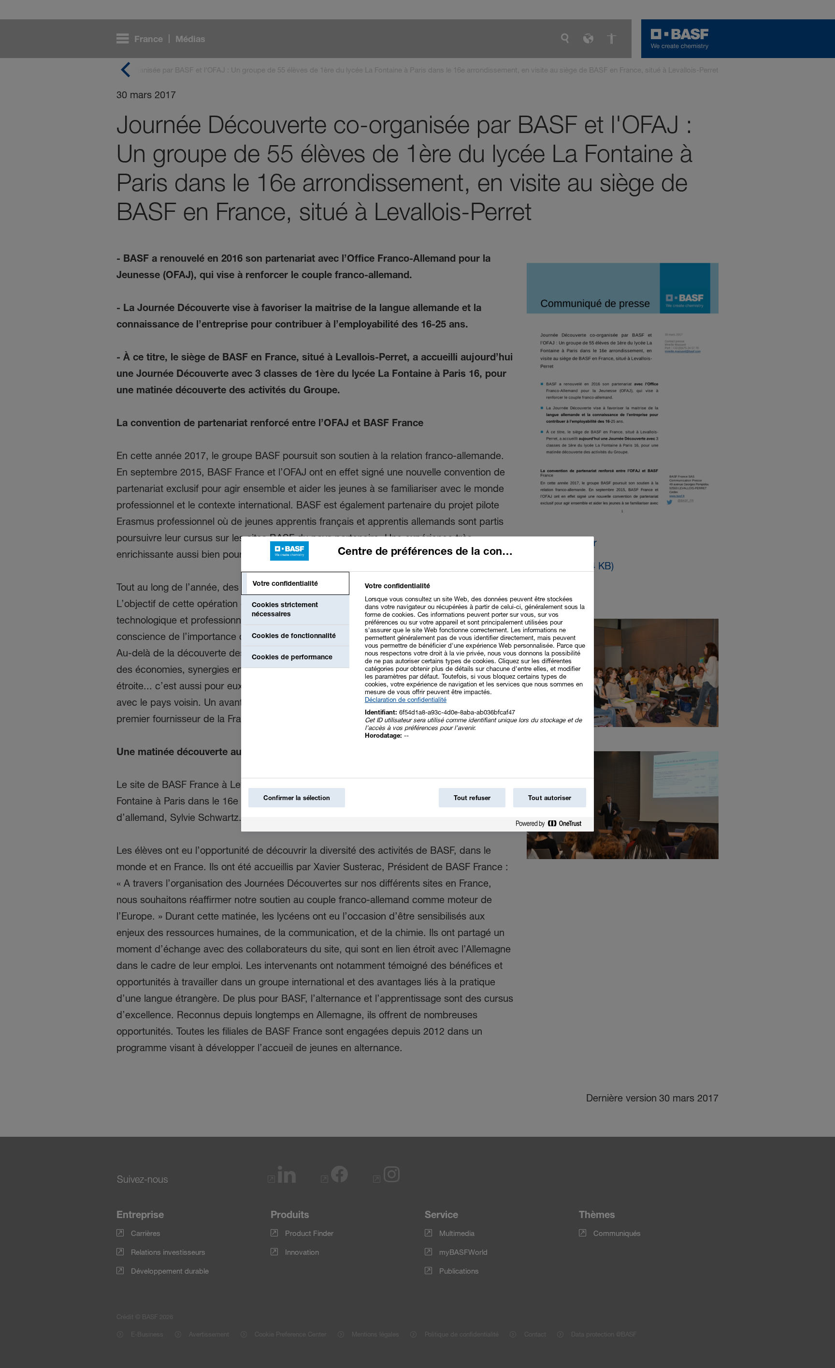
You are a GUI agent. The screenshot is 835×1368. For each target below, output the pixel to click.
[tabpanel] (475, 665)
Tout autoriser (549, 798)
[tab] (295, 583)
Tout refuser (472, 798)
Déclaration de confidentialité (405, 699)
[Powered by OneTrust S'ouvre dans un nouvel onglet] (552, 825)
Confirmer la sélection (296, 798)
